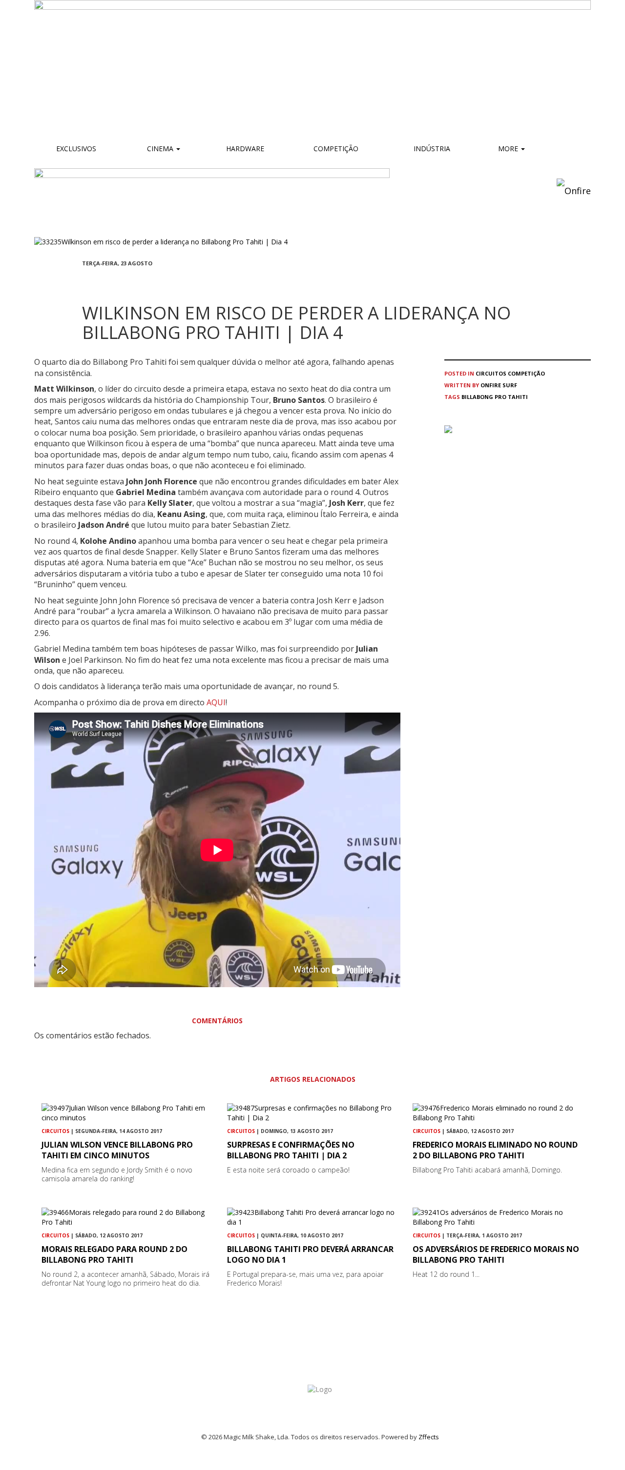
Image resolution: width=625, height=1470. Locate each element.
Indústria (431, 148)
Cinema (160, 148)
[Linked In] (132, 281)
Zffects (428, 1436)
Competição (335, 148)
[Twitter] (108, 281)
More (509, 148)
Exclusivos (76, 148)
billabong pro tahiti (494, 396)
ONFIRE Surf (498, 385)
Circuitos (491, 373)
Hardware (245, 148)
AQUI (216, 702)
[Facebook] (85, 281)
